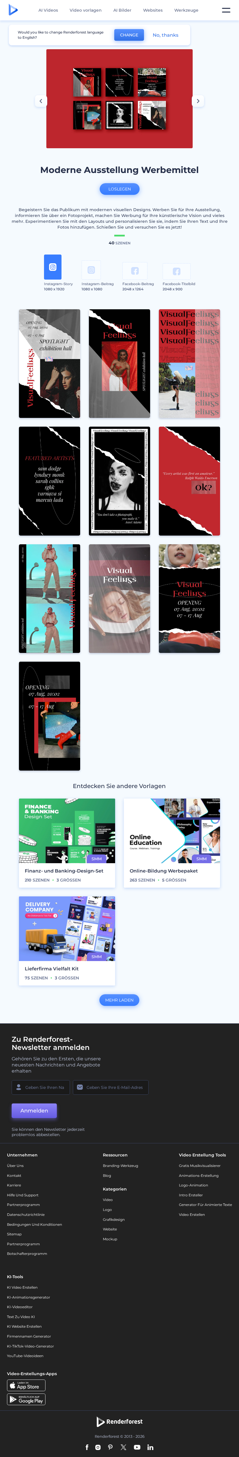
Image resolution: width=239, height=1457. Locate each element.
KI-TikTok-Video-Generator (30, 1346)
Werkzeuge (186, 10)
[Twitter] (123, 1447)
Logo (107, 1209)
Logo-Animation (193, 1185)
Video (108, 1200)
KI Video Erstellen (22, 1287)
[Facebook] (87, 1447)
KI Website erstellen (24, 1326)
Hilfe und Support (22, 1195)
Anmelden (34, 1111)
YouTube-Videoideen (25, 1356)
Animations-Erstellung (199, 1175)
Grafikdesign (114, 1219)
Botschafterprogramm (27, 1253)
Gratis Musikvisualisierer (200, 1165)
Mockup (110, 1239)
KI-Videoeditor (20, 1307)
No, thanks (165, 35)
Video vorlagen (86, 10)
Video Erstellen (192, 1214)
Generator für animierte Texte (205, 1204)
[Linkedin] (150, 1447)
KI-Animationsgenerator (28, 1297)
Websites (153, 10)
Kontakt (14, 1175)
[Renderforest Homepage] (13, 10)
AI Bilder (122, 10)
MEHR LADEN (119, 1000)
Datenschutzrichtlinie (26, 1214)
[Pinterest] (110, 1447)
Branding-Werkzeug (120, 1165)
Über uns (15, 1165)
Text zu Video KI (21, 1317)
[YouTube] (137, 1447)
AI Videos (48, 10)
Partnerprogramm (23, 1204)
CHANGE (129, 35)
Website (110, 1229)
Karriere (14, 1185)
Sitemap (14, 1234)
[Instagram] (98, 1447)
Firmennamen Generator (29, 1336)
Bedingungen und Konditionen (34, 1224)
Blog (107, 1175)
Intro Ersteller (191, 1195)
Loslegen (119, 189)
